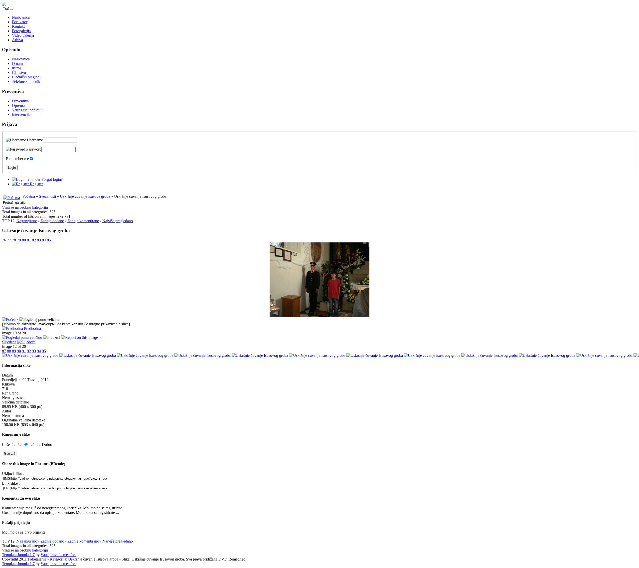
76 (4, 240)
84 (44, 240)
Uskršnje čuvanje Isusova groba (85, 196)
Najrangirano (26, 221)
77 (9, 240)
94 (39, 351)
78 (14, 240)
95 (44, 351)
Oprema (18, 105)
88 (9, 351)
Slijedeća (9, 342)
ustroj (16, 68)
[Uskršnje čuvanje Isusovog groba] (319, 316)
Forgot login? (51, 179)
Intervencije (21, 114)
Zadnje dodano (52, 221)
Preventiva (20, 101)
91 (24, 351)
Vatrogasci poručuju (27, 110)
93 (34, 351)
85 (49, 240)
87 (4, 351)
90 (19, 351)
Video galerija (23, 35)
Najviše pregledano (117, 221)
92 (29, 351)
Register (36, 184)
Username (34, 140)
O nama (18, 63)
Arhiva (17, 40)
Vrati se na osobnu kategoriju (25, 207)
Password (33, 149)
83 (39, 240)
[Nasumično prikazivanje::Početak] (10, 319)
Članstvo (19, 72)
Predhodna (32, 328)
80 (24, 240)
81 (29, 240)
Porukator (19, 22)
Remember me (17, 159)
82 (34, 240)
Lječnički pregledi (26, 77)
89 (14, 351)
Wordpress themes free (58, 555)
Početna (28, 196)
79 (19, 240)
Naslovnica (21, 17)
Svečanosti (47, 196)
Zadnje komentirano (83, 221)
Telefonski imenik (26, 81)
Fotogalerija (21, 31)
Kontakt (18, 26)
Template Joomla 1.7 (18, 555)
